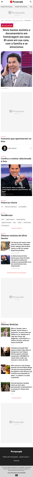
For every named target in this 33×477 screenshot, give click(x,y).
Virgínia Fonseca (6, 222)
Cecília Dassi (27, 222)
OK (16, 475)
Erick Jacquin (5, 225)
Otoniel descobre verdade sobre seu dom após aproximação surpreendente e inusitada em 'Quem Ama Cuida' (21, 387)
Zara (14, 222)
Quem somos (24, 457)
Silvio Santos (8, 20)
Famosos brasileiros (11, 207)
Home (2, 20)
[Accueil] (16, 1)
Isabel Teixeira (10, 219)
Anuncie (16, 461)
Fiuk (2, 219)
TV (2, 207)
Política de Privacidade (10, 457)
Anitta (19, 222)
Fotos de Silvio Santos (18, 20)
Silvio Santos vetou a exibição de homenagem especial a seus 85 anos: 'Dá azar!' (16, 189)
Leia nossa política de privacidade (16, 473)
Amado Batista (20, 219)
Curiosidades (22, 207)
